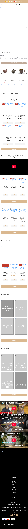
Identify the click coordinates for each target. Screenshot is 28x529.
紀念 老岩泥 (24, 58)
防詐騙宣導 (14, 489)
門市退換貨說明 (14, 490)
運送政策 (14, 487)
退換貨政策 (14, 486)
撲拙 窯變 (14, 58)
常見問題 (14, 492)
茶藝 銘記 (9, 58)
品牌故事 (14, 481)
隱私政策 (14, 484)
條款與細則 (14, 482)
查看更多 (14, 340)
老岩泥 (8, 52)
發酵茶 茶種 (3, 58)
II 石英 (19, 58)
